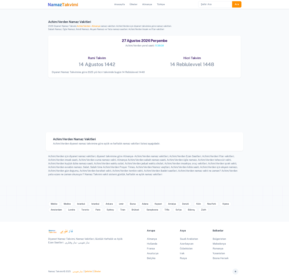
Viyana (225, 204)
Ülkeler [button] (133, 4)
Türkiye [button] (161, 4)
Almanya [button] (147, 4)
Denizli (185, 204)
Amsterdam (56, 210)
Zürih (203, 210)
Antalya (172, 204)
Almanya (96, 26)
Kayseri (158, 204)
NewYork (211, 204)
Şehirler (88, 271)
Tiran (122, 210)
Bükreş (191, 210)
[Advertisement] (143, 103)
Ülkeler (97, 271)
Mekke (54, 204)
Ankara (109, 204)
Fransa (151, 248)
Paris (97, 210)
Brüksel (135, 210)
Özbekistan (186, 248)
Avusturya (152, 253)
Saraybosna (152, 210)
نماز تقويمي (77, 271)
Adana (145, 204)
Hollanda (152, 243)
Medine (67, 204)
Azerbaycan (186, 243)
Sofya (179, 210)
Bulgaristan (219, 238)
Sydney (110, 210)
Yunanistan (219, 253)
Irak (182, 253)
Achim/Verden (83, 26)
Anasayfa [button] (119, 4)
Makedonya (219, 243)
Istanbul (81, 204)
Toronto (85, 210)
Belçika (151, 258)
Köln (198, 204)
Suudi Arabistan (189, 238)
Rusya (183, 258)
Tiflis (166, 210)
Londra (71, 210)
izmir (121, 204)
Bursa (133, 204)
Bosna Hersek (220, 258)
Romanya (218, 248)
